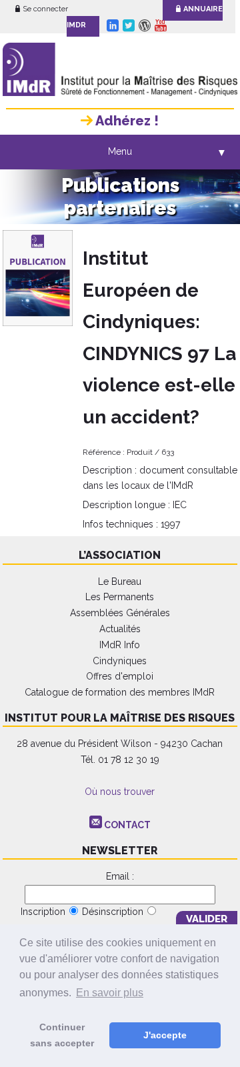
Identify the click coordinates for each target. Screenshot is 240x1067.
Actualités (120, 629)
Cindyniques (120, 661)
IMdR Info (119, 645)
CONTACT (127, 825)
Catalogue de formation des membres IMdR (120, 692)
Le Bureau (119, 581)
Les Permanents (119, 597)
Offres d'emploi (119, 676)
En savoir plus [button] (109, 992)
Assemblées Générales (120, 613)
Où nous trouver (120, 791)
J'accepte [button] (165, 1035)
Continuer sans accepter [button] (62, 1035)
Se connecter (45, 9)
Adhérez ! (126, 121)
